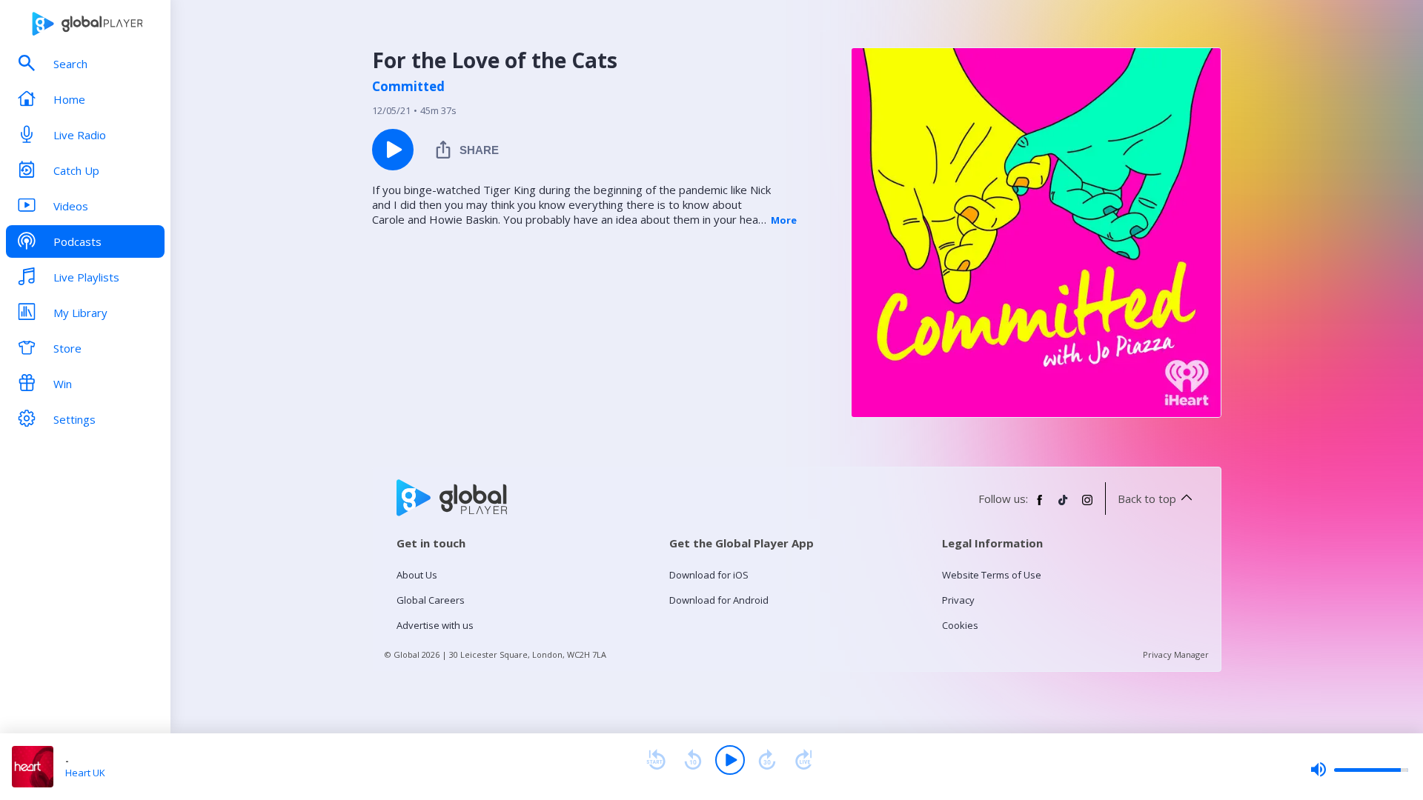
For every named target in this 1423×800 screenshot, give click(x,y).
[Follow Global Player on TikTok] (1063, 506)
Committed (408, 87)
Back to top (1147, 498)
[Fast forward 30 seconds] (767, 760)
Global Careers (431, 600)
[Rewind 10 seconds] (693, 760)
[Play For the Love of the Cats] (393, 149)
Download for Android (719, 600)
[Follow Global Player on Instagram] (1087, 506)
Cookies (960, 625)
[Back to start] (656, 760)
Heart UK (85, 772)
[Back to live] (804, 760)
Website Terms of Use (991, 574)
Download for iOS (709, 574)
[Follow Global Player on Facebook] (1039, 506)
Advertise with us (435, 625)
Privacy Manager (1176, 654)
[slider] (1359, 769)
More (784, 220)
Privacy (958, 600)
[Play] (730, 760)
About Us (417, 574)
